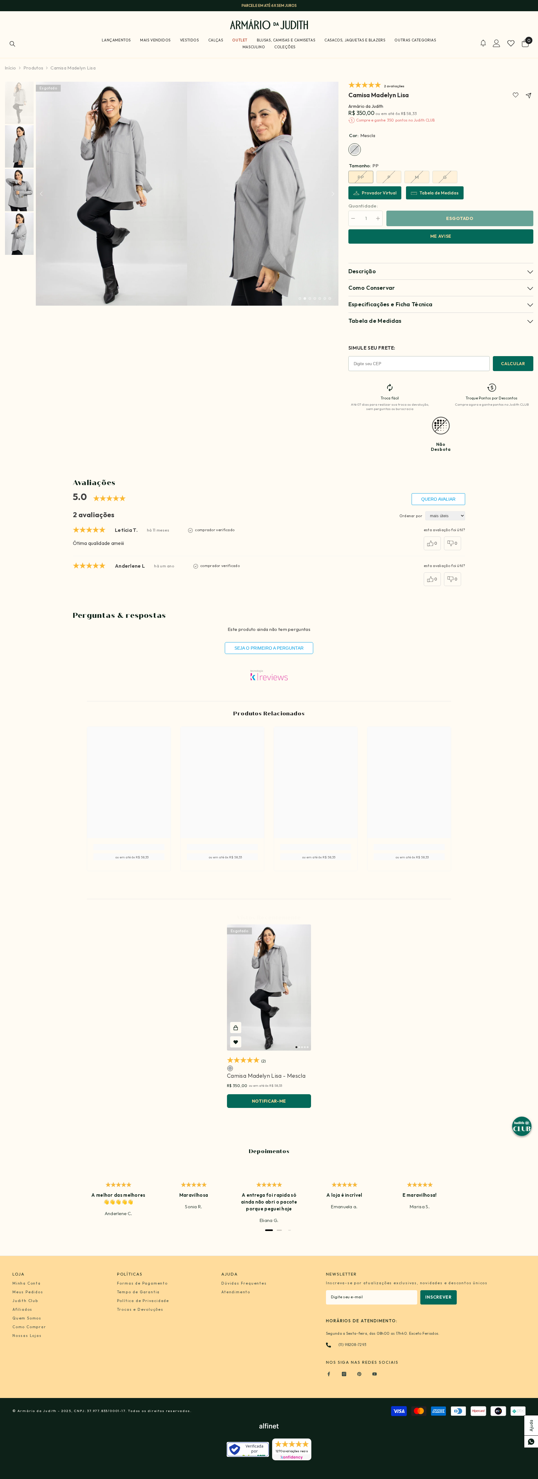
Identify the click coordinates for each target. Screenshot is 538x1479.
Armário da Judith (365, 106)
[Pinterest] (359, 1374)
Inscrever (438, 1297)
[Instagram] (344, 1374)
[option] (269, 5)
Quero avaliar (438, 499)
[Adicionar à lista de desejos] (235, 1041)
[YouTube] (374, 1374)
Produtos (33, 68)
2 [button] (305, 298)
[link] (515, 95)
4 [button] (315, 298)
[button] (41, 193)
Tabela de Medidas (439, 193)
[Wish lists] (511, 43)
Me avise (441, 236)
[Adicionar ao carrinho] (235, 1027)
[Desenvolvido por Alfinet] (269, 1426)
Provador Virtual (379, 193)
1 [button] (300, 298)
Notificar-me (269, 1101)
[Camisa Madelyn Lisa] (269, 987)
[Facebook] (329, 1374)
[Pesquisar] (12, 43)
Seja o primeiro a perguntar (269, 648)
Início (10, 68)
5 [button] (320, 298)
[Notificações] (483, 43)
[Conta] (496, 43)
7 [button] (329, 298)
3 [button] (310, 298)
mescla (230, 1068)
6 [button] (324, 298)
